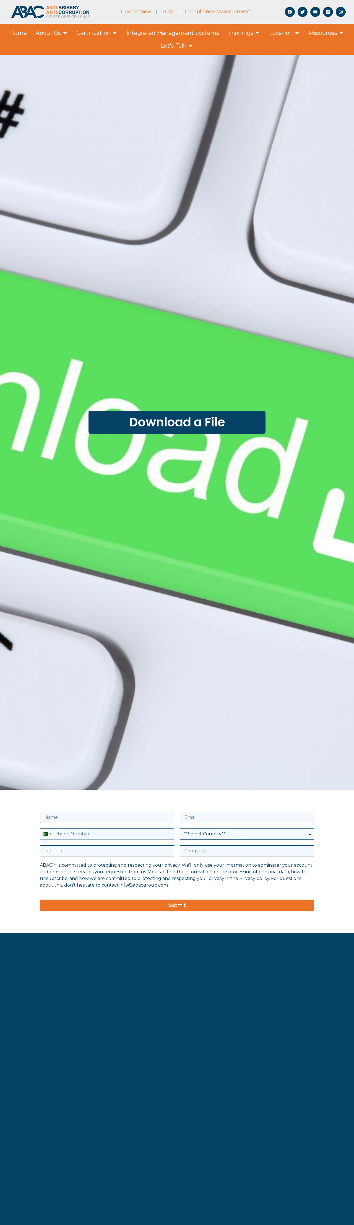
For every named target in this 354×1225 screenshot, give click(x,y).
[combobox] (46, 834)
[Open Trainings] (257, 33)
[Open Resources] (341, 33)
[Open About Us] (65, 33)
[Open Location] (297, 33)
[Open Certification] (115, 33)
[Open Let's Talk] (190, 46)
